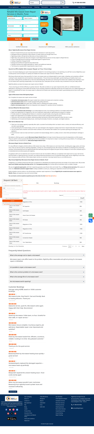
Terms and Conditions (29, 418)
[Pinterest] (8, 413)
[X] (11, 413)
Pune (41, 404)
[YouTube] (10, 409)
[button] (14, 7)
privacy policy (18, 204)
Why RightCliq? (27, 402)
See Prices (35, 39)
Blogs (25, 407)
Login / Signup (81, 7)
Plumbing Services (60, 404)
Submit (12, 201)
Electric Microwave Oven (14, 206)
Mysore (41, 400)
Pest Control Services (61, 409)
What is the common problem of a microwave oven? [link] (26, 272)
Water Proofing (59, 415)
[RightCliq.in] (15, 2)
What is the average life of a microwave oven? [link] (24, 277)
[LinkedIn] (17, 409)
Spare (24, 198)
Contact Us (26, 400)
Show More (12, 391)
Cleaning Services (60, 407)
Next (83, 246)
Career (25, 409)
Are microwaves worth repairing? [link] (20, 281)
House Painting (59, 413)
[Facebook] (6, 409)
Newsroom (26, 420)
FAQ (25, 404)
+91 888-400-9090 (79, 2)
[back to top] (90, 427)
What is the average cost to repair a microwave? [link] (25, 255)
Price (81, 198)
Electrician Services (60, 402)
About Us (26, 398)
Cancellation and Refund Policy (30, 415)
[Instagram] (13, 409)
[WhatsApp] (90, 215)
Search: (61, 195)
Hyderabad (42, 402)
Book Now (18, 39)
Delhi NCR (42, 407)
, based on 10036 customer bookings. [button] (25, 16)
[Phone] (90, 220)
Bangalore (42, 398)
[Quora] (15, 413)
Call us (54, 176)
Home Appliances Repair (61, 398)
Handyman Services (60, 400)
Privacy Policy (27, 411)
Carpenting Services (60, 411)
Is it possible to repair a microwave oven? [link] (23, 267)
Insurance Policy (28, 413)
